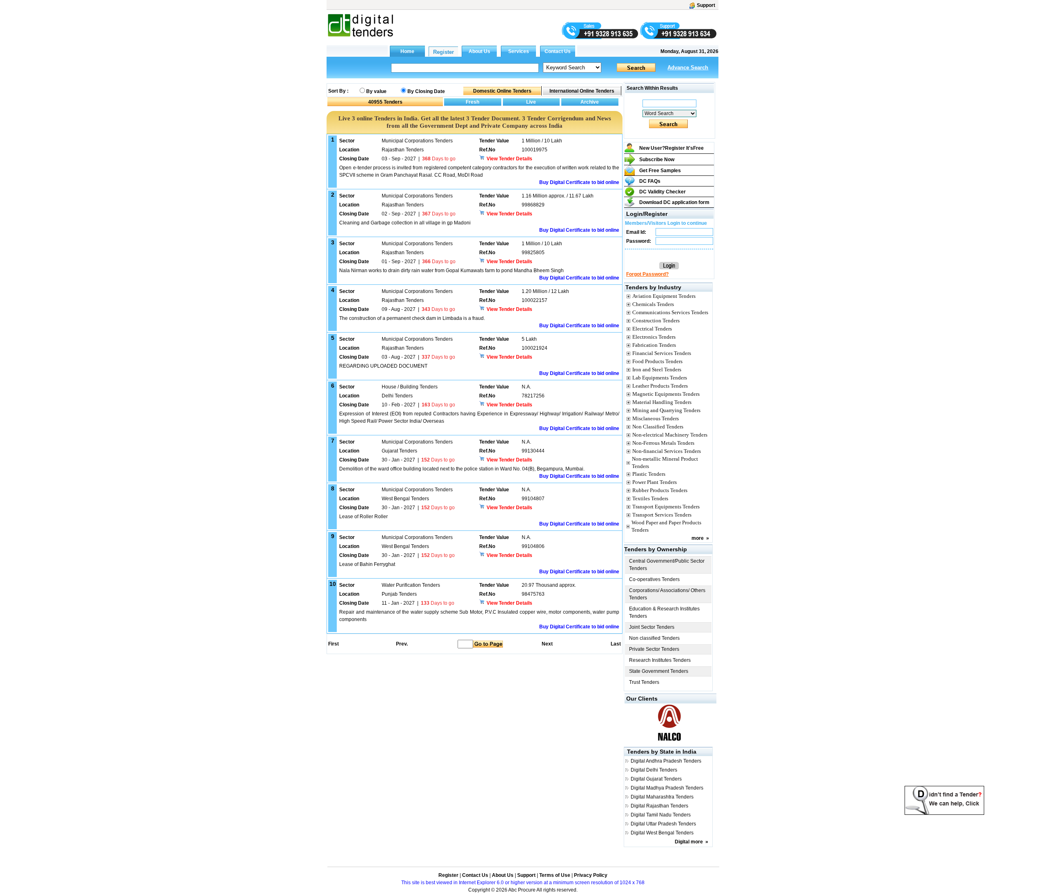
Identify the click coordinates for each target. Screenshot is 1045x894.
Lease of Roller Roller (363, 516)
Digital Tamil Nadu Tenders (661, 815)
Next (547, 644)
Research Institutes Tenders (660, 660)
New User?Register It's (671, 148)
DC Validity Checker (662, 192)
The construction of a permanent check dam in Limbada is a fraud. (412, 318)
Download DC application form (674, 202)
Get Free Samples (660, 170)
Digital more (689, 842)
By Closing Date (426, 91)
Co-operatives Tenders (654, 579)
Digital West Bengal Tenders (662, 833)
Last (616, 644)
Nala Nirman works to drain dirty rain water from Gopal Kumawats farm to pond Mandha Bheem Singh (451, 270)
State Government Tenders (658, 671)
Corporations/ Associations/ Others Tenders (667, 594)
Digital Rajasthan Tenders (659, 806)
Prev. (402, 644)
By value (376, 91)
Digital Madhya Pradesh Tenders (667, 788)
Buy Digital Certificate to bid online (579, 182)
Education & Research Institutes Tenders (664, 612)
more (697, 538)
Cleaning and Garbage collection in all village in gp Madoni (405, 223)
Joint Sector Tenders (651, 627)
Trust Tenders (644, 682)
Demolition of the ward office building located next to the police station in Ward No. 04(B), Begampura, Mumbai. (462, 469)
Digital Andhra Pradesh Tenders (666, 761)
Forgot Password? (647, 274)
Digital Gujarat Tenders (656, 779)
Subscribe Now (656, 159)
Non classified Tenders (654, 638)
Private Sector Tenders (654, 649)
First (333, 644)
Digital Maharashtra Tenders (662, 797)
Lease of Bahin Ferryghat (367, 564)
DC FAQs (649, 181)
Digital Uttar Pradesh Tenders (663, 824)
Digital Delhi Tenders (654, 770)
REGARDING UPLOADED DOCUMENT (384, 366)
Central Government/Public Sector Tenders (667, 564)
